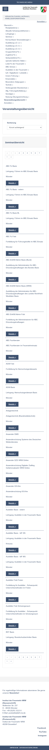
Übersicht (8, 25)
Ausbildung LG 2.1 (13, 46)
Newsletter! (14, 693)
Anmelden (41, 22)
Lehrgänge (10, 34)
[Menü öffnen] (5, 9)
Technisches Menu (24, 2)
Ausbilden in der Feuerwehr (17, 70)
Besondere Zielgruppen (15, 82)
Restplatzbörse (11, 28)
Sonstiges (9, 94)
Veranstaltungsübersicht (14, 100)
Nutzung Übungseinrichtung (17, 97)
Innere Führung (12, 76)
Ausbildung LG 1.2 (13, 43)
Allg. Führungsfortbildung (16, 91)
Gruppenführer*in (12, 52)
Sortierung (11, 123)
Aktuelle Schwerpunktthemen (17, 31)
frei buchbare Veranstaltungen (18, 40)
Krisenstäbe (10, 79)
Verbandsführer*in (13, 58)
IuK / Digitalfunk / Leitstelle (16, 73)
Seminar (9, 37)
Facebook (41, 728)
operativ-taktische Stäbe (15, 61)
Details (11, 183)
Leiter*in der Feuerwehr (15, 64)
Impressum (14, 747)
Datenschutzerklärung (28, 747)
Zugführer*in (10, 55)
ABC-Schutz (10, 67)
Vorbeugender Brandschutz (16, 88)
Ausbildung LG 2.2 (13, 49)
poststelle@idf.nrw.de (17, 713)
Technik (9, 85)
